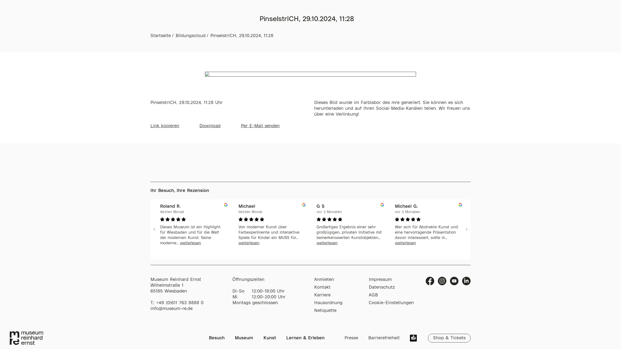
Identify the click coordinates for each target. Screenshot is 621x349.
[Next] (467, 229)
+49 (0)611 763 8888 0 (180, 303)
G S (321, 206)
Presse (351, 338)
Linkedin (466, 281)
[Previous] (154, 229)
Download (210, 126)
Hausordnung (328, 303)
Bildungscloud (190, 36)
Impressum (380, 280)
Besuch (217, 338)
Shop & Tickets (449, 338)
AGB (373, 295)
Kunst (269, 338)
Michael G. (406, 206)
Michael (246, 206)
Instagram (442, 281)
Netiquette (325, 311)
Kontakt (322, 287)
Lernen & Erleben (305, 338)
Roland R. (170, 206)
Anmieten (324, 280)
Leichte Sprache (413, 338)
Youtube (454, 281)
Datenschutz (382, 287)
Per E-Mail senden (260, 126)
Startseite (160, 36)
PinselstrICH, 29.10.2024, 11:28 (241, 36)
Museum (244, 338)
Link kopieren (164, 126)
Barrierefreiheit (384, 338)
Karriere (322, 295)
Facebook (430, 281)
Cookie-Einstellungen (391, 303)
